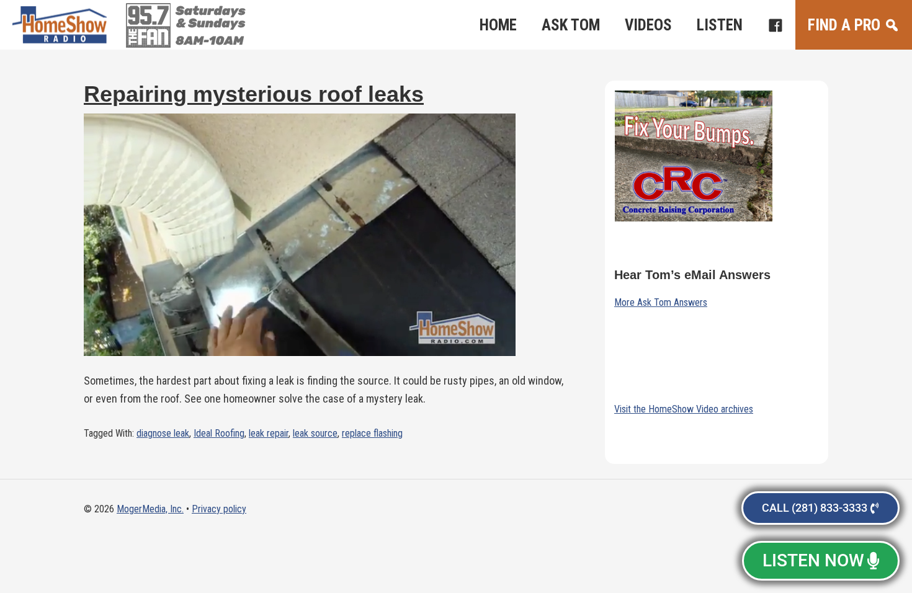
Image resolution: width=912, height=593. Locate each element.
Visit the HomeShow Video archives (683, 409)
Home (498, 25)
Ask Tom (571, 25)
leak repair (268, 433)
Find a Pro (844, 25)
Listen (720, 25)
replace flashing (372, 433)
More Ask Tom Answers (660, 302)
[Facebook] (775, 25)
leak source (315, 433)
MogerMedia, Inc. (150, 509)
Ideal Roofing (219, 433)
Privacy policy (219, 509)
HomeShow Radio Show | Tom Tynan (62, 24)
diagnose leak (162, 433)
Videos (648, 25)
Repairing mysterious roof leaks (254, 94)
